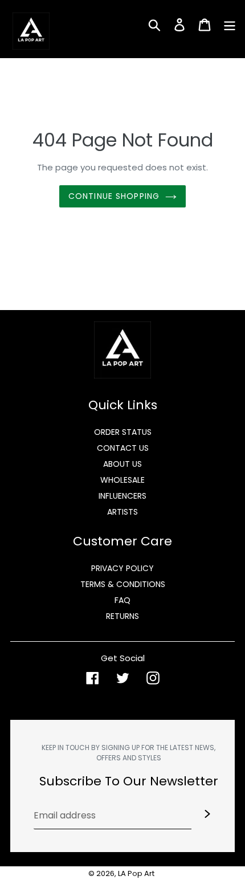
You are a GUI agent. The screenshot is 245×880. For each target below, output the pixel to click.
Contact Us (123, 448)
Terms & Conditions (122, 584)
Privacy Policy (122, 568)
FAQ (122, 600)
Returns (122, 616)
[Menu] (229, 23)
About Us (122, 464)
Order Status (123, 432)
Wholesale (122, 480)
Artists (122, 512)
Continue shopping (114, 196)
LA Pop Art (136, 873)
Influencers (122, 496)
